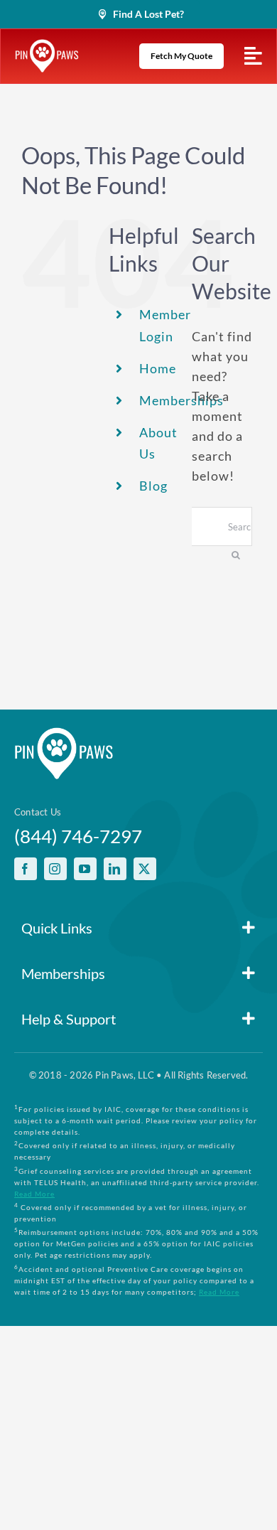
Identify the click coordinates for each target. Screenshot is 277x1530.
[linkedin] (115, 868)
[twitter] (145, 868)
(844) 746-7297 (78, 836)
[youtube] (85, 868)
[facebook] (25, 868)
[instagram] (55, 868)
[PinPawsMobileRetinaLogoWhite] (47, 45)
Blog (153, 485)
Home (157, 368)
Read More (34, 1193)
